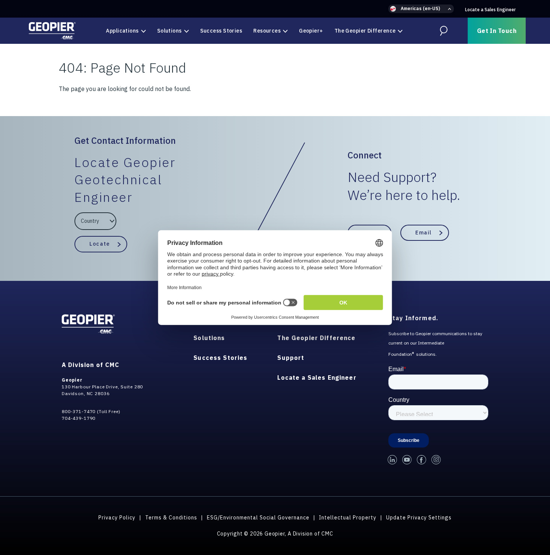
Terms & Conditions (171, 517)
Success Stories (221, 30)
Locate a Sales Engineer (490, 9)
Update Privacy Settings (419, 517)
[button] (421, 8)
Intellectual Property (347, 517)
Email (423, 232)
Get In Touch (496, 30)
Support (290, 357)
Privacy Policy (116, 517)
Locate (99, 243)
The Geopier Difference (365, 30)
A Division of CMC (90, 365)
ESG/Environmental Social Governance (258, 517)
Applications (122, 30)
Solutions (169, 30)
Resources (267, 30)
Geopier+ (311, 30)
